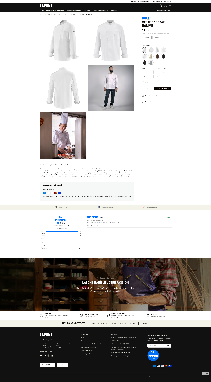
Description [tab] (43, 165)
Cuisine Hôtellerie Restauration (51, 11)
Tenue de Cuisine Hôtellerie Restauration (54, 14)
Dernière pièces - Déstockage (120, 356)
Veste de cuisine (78, 14)
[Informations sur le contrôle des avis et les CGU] (68, 225)
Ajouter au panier (163, 88)
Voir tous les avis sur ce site (61, 228)
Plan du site (138, 376)
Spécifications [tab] (54, 165)
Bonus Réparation (86, 354)
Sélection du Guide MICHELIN (120, 344)
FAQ (82, 340)
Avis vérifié (169, 217)
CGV (155, 376)
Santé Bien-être (100, 11)
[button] (161, 68)
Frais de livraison (153, 33)
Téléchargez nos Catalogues (89, 347)
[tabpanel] (87, 173)
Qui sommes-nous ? (46, 351)
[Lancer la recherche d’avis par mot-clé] (80, 249)
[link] (165, 6)
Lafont (112, 11)
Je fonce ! (144, 323)
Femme (157, 37)
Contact (133, 1)
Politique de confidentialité (165, 376)
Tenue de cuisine (69, 14)
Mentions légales (147, 376)
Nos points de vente (143, 1)
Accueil (41, 14)
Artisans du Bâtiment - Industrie (78, 11)
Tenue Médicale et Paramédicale (121, 352)
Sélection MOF (115, 340)
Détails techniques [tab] (66, 165)
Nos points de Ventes (87, 350)
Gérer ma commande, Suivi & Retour (92, 344)
